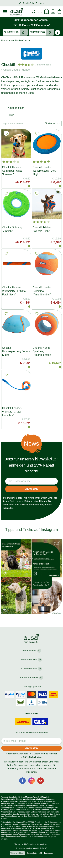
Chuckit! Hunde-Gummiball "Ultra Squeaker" (12, 171)
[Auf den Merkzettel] (6, 133)
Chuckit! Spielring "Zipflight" (12, 229)
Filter (11, 115)
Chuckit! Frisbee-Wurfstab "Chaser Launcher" (12, 412)
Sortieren (50, 123)
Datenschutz (32, 853)
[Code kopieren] (24, 32)
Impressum (48, 853)
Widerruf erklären (17, 853)
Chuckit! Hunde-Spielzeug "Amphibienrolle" (42, 351)
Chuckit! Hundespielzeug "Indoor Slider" (16, 351)
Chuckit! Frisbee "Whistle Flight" (42, 229)
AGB (40, 853)
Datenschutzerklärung (35, 501)
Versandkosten (43, 844)
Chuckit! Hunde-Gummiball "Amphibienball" (42, 291)
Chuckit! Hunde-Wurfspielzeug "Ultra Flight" (44, 171)
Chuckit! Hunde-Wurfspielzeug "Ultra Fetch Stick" (14, 291)
